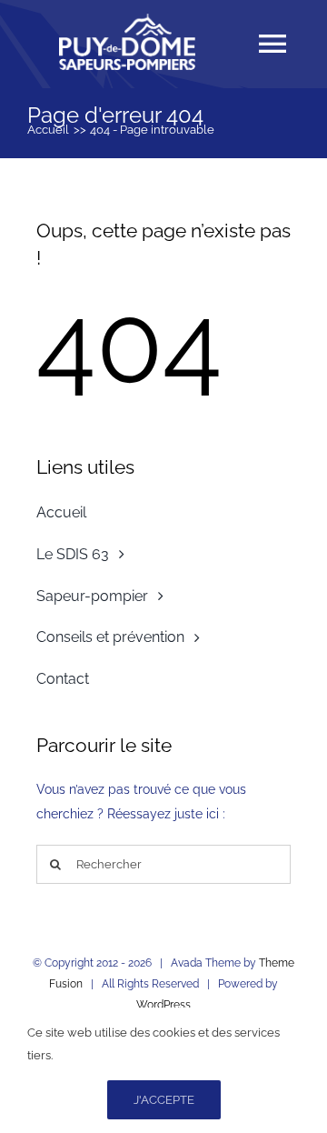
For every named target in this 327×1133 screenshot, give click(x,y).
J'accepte (164, 1100)
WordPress (163, 1004)
